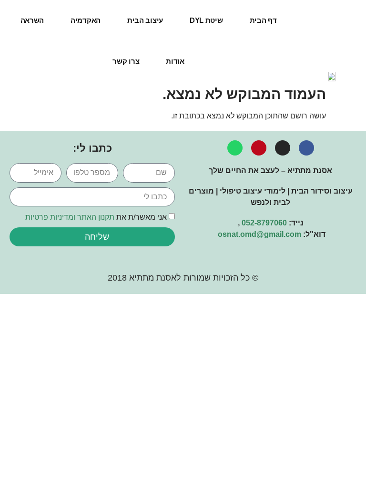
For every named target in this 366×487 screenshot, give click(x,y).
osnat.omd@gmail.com (259, 234)
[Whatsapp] (235, 148)
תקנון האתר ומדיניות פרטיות (69, 217)
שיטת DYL (206, 20)
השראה (32, 20)
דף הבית (263, 20)
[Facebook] (306, 148)
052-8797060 (264, 223)
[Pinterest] (258, 148)
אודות (175, 61)
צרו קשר (125, 61)
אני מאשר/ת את (96, 217)
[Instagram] (282, 148)
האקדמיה (86, 20)
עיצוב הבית (145, 20)
